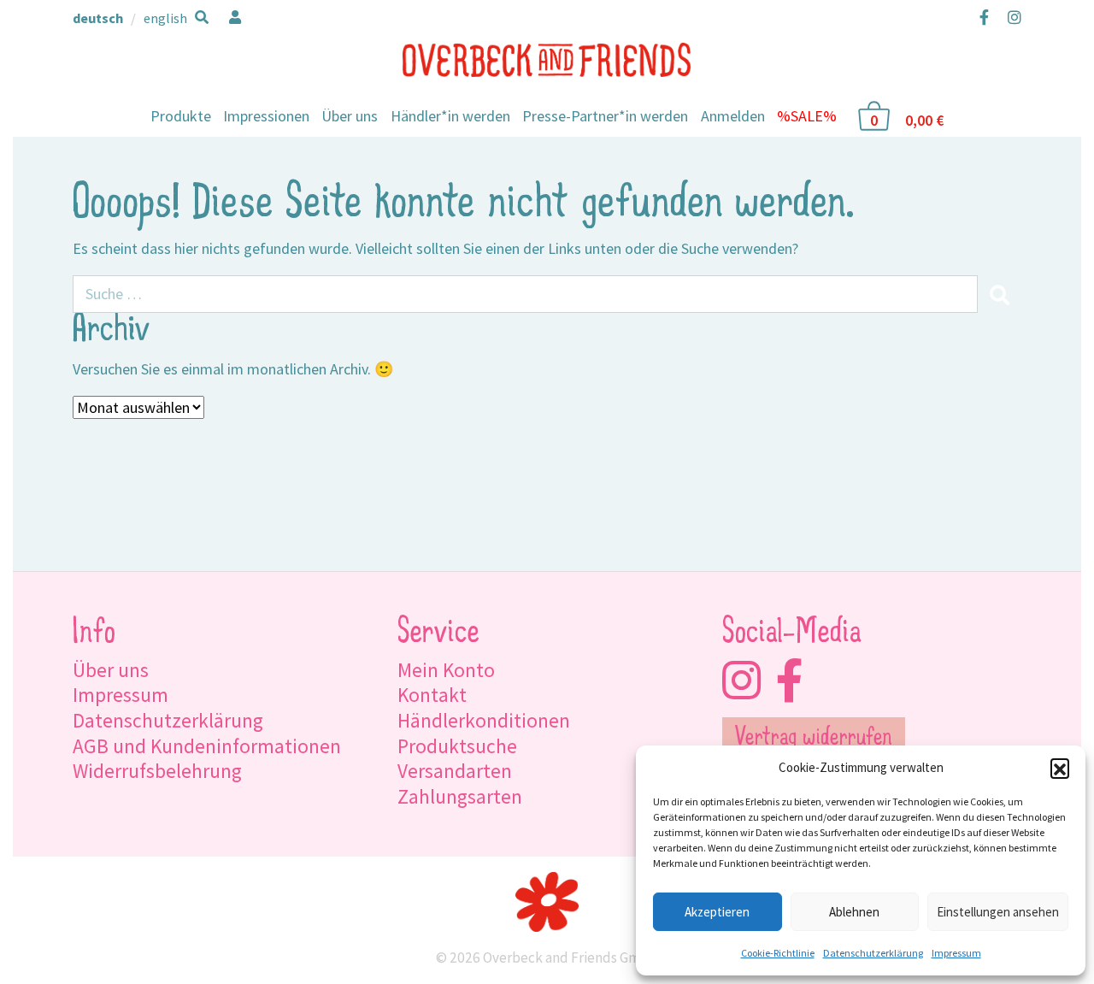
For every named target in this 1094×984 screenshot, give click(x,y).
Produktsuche (457, 746)
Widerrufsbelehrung (157, 770)
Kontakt (432, 694)
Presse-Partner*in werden (605, 116)
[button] (1059, 767)
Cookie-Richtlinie (778, 952)
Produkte (180, 116)
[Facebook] (984, 17)
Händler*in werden (450, 116)
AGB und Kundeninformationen (207, 746)
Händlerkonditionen (483, 720)
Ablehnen (854, 912)
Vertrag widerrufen (813, 738)
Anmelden (733, 116)
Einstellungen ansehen (998, 912)
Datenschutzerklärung (873, 952)
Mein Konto (446, 669)
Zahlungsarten (459, 796)
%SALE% (807, 116)
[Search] (999, 294)
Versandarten (454, 770)
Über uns (349, 116)
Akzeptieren (717, 912)
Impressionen (266, 116)
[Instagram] (1010, 17)
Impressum (956, 952)
